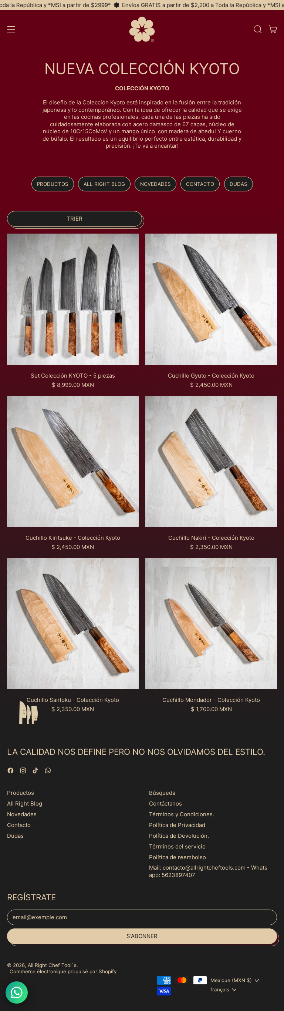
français (219, 989)
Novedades (155, 184)
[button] (257, 29)
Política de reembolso (177, 857)
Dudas (238, 184)
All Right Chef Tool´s (52, 965)
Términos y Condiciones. (181, 814)
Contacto (200, 184)
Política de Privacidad (177, 824)
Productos (52, 184)
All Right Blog (104, 184)
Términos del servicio (177, 846)
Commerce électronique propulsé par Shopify (63, 971)
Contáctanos (165, 803)
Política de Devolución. (179, 835)
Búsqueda (162, 792)
